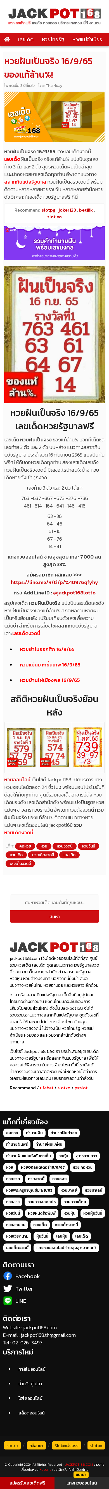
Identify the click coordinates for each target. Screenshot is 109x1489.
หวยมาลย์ (68, 1190)
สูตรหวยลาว (86, 1156)
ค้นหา (54, 916)
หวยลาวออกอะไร (41, 1202)
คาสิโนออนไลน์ (32, 1369)
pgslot (81, 1087)
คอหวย (25, 846)
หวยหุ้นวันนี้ (92, 1213)
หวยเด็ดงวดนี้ (18, 832)
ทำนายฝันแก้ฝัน (48, 1144)
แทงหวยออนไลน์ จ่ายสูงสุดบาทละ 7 (66, 1248)
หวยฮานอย (15, 1225)
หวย (44, 846)
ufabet (46, 1087)
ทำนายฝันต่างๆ (64, 1133)
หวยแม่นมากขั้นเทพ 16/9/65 (50, 664)
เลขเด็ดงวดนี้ (26, 633)
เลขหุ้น (61, 1236)
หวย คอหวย (83, 1167)
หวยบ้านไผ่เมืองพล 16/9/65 (50, 680)
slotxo (64, 1087)
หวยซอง (59, 1179)
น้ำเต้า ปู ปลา (30, 1383)
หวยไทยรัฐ (53, 39)
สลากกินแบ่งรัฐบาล (25, 182)
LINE (20, 1301)
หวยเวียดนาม (17, 1236)
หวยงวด (13, 1179)
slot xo (96, 1446)
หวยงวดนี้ (64, 846)
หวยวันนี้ (88, 846)
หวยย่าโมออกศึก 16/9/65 (47, 649)
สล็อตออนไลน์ (31, 1412)
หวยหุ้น (69, 1213)
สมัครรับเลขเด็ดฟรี (27, 1482)
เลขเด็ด (26, 39)
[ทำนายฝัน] (54, 243)
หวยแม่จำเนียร (87, 39)
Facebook (27, 1276)
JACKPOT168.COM (79, 1464)
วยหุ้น (63, 1156)
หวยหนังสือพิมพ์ (42, 1213)
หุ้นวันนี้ (42, 1236)
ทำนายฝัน (34, 1133)
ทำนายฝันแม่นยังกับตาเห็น (28, 1156)
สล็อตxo (36, 1446)
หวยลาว (13, 1202)
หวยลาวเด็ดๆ (74, 1202)
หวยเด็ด (16, 855)
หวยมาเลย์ (93, 1190)
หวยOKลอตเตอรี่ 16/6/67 (43, 1167)
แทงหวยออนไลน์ (82, 1482)
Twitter (24, 1288)
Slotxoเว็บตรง (67, 1446)
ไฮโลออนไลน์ (30, 1398)
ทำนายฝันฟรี (17, 1144)
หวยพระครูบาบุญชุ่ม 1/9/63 (29, 1190)
